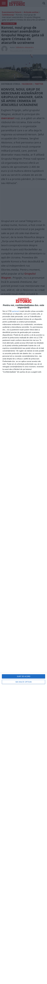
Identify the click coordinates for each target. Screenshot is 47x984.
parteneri (15, 311)
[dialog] (23, 639)
